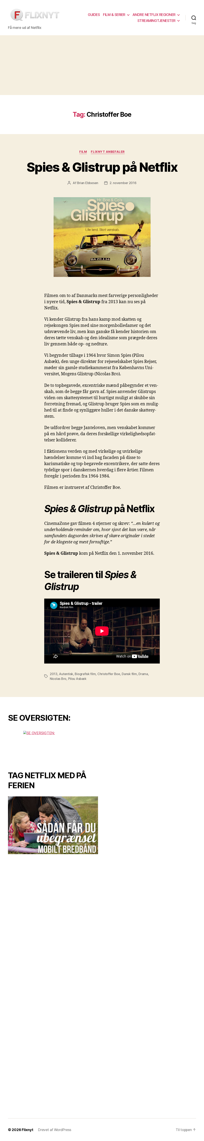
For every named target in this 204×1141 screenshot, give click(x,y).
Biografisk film (85, 674)
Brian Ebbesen (87, 183)
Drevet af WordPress (54, 1130)
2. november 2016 (123, 183)
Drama (143, 674)
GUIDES (94, 15)
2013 (53, 674)
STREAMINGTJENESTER (156, 21)
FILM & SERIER (114, 15)
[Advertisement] (102, 65)
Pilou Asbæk (77, 679)
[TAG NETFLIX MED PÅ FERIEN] (53, 825)
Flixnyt (27, 1130)
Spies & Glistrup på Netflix (102, 167)
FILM (83, 152)
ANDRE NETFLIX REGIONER (154, 15)
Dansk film (129, 674)
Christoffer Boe (108, 674)
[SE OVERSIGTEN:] (53, 746)
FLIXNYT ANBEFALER (108, 152)
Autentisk (66, 674)
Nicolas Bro (58, 679)
